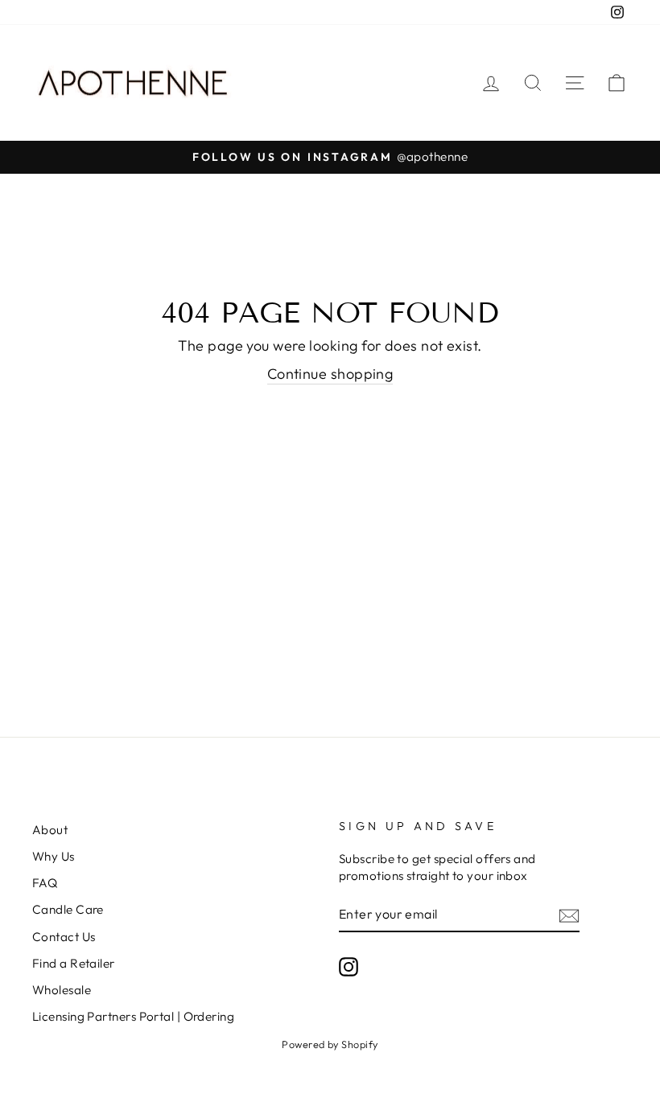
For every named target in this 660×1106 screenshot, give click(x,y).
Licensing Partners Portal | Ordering (133, 1016)
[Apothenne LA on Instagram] (348, 966)
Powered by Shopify (329, 1044)
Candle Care (68, 909)
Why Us (53, 856)
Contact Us (64, 936)
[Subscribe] (569, 915)
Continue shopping (330, 373)
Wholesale (61, 989)
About (50, 829)
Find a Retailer (73, 963)
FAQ (44, 882)
